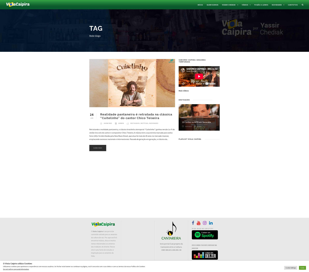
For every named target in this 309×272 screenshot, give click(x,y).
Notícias (144, 123)
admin (121, 123)
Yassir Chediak (229, 5)
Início (200, 5)
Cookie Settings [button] (291, 268)
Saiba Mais (97, 148)
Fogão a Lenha (261, 5)
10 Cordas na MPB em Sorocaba (196, 122)
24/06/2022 (108, 123)
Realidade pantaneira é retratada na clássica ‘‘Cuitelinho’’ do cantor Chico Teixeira (136, 116)
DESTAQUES (135, 123)
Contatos (293, 5)
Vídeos (245, 5)
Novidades (277, 5)
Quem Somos (212, 5)
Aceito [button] (302, 268)
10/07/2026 (188, 126)
